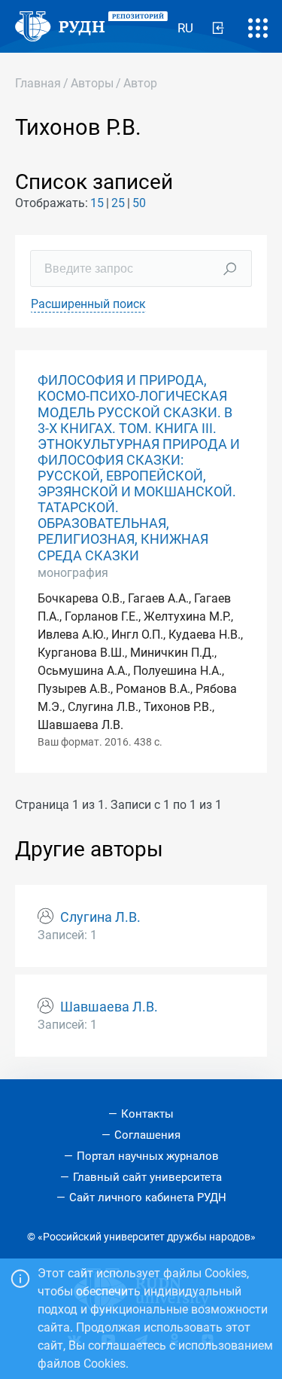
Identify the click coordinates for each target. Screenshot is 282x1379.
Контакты (147, 1114)
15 (97, 203)
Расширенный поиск (88, 304)
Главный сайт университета (147, 1177)
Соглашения (147, 1135)
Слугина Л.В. (100, 917)
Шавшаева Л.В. (109, 1006)
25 (118, 203)
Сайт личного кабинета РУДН (147, 1197)
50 (139, 203)
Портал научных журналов (148, 1156)
